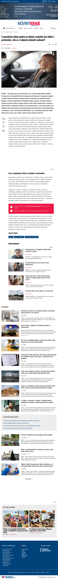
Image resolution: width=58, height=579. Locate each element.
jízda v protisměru (19, 237)
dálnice (11, 237)
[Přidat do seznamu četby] (56, 44)
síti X (23, 210)
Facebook (43, 1)
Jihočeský (14, 48)
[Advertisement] (31, 158)
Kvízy (41, 28)
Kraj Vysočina (6, 553)
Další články (28, 478)
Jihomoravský (10, 28)
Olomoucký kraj (6, 559)
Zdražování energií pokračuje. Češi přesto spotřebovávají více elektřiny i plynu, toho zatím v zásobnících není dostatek (38, 356)
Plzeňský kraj (6, 562)
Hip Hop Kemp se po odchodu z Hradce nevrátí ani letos (18, 428)
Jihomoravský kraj (7, 552)
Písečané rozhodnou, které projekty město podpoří (36, 435)
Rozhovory (24, 554)
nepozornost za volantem (31, 237)
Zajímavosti (25, 555)
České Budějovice (13, 534)
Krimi (25, 28)
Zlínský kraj (5, 565)
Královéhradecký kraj (8, 555)
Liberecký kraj (6, 556)
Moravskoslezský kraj (8, 558)
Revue (30, 28)
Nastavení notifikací (40, 572)
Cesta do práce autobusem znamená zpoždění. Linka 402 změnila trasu (21, 420)
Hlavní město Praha (7, 549)
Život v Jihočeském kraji (33, 206)
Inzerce (47, 572)
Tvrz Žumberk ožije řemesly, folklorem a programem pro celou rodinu (40, 530)
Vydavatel (10, 572)
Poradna (36, 28)
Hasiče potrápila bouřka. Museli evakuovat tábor (16, 423)
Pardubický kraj (6, 561)
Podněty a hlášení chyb (19, 572)
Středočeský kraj (7, 564)
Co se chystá (9, 507)
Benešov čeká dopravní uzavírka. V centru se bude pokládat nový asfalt (22, 425)
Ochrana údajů (30, 572)
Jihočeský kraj (6, 550)
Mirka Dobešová (7, 44)
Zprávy (21, 28)
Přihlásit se (54, 1)
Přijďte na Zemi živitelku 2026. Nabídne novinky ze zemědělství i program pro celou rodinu (15, 530)
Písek (28, 437)
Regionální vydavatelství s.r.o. (49, 577)
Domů (2, 32)
